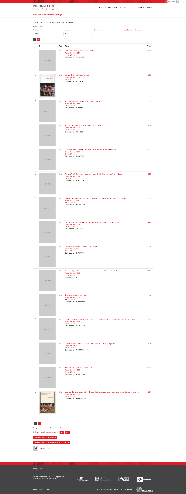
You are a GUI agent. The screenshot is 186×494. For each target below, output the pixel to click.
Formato (66, 30)
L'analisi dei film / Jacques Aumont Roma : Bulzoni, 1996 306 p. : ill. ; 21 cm (77, 77)
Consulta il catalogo (55, 15)
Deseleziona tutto (52, 432)
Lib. (60, 51)
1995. (149, 174)
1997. (149, 150)
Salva (67, 432)
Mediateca (43, 15)
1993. (149, 101)
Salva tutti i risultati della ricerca (45, 437)
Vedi (61, 432)
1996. (149, 75)
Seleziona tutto (39, 432)
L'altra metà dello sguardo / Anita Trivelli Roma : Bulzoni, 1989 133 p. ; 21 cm (79, 53)
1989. (149, 51)
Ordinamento (38, 30)
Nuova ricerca (98, 30)
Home (101, 7)
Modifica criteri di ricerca (132, 30)
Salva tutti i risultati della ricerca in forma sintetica (51, 442)
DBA (48, 469)
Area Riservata (145, 7)
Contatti (132, 7)
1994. (149, 392)
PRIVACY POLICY (38, 489)
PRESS (48, 489)
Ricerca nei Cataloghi (115, 7)
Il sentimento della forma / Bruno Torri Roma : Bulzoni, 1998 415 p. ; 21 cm (78, 370)
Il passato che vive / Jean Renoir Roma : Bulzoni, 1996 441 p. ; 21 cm (76, 297)
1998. (149, 368)
